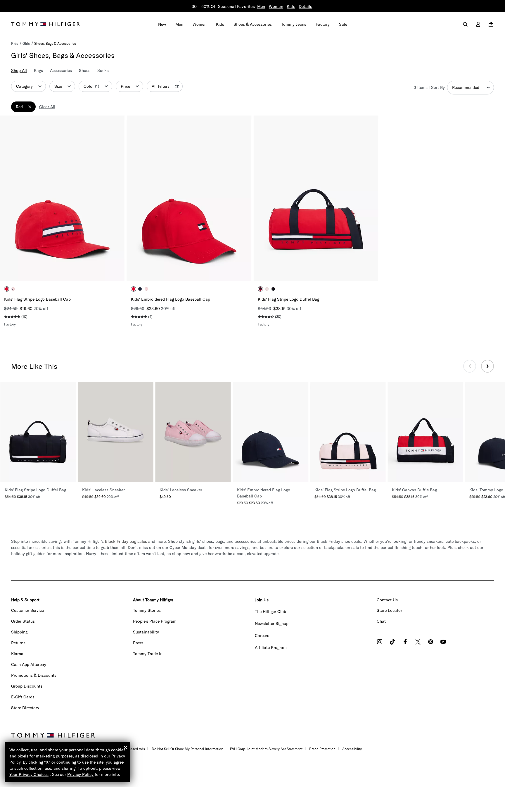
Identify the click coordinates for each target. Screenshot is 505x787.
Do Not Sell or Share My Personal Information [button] (187, 749)
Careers (262, 635)
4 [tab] (75, 272)
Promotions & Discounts (33, 675)
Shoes (84, 70)
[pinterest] (430, 642)
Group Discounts (26, 686)
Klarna (17, 653)
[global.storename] (45, 23)
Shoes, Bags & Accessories (55, 43)
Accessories (61, 70)
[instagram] (380, 642)
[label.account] (478, 24)
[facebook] (405, 642)
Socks (103, 70)
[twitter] (418, 642)
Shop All (19, 70)
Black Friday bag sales (126, 541)
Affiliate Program (271, 647)
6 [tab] (338, 272)
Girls (26, 43)
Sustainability (146, 632)
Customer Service (27, 610)
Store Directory (25, 707)
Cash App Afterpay (28, 664)
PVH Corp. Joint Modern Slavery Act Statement (266, 749)
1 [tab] (49, 272)
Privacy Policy (80, 774)
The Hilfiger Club (270, 611)
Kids (291, 6)
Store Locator (389, 610)
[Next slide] (487, 366)
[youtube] (443, 642)
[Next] (115, 198)
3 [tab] (67, 272)
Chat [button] (381, 621)
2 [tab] (58, 272)
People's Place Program (155, 621)
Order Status (23, 621)
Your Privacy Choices (29, 774)
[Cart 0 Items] (491, 24)
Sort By (438, 87)
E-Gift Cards (22, 697)
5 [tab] (329, 272)
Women (276, 6)
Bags (38, 70)
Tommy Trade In (147, 653)
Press (138, 642)
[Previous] (8, 198)
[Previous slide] (469, 366)
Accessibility (352, 749)
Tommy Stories (147, 610)
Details (305, 6)
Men (261, 6)
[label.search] (465, 24)
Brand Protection (322, 749)
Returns (18, 642)
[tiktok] (392, 642)
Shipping (19, 632)
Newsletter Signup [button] (271, 623)
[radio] (6, 289)
